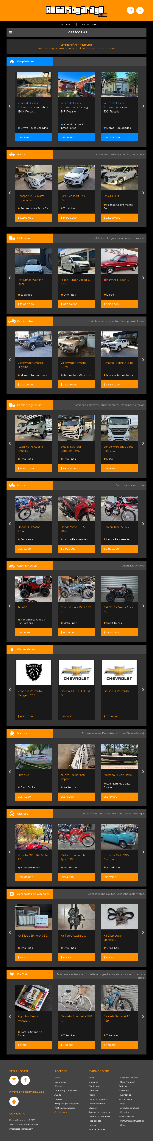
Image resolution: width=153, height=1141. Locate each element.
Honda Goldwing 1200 (118, 855)
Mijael (67, 458)
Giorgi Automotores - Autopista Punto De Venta (118, 291)
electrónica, (76, 974)
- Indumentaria (126, 1116)
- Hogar (122, 1103)
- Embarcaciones (97, 1129)
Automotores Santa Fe (34, 374)
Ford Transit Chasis (116, 280)
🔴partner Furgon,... (73, 280)
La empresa (60, 1082)
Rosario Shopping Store (116, 1033)
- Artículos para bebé (129, 1108)
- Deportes (124, 1112)
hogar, (103, 974)
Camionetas (94, 1086)
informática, (91, 974)
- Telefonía (124, 1090)
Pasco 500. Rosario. (74, 107)
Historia (58, 1099)
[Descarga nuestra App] (14, 1101)
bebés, (111, 974)
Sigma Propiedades (75, 127)
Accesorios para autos (99, 1112)
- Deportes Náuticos (128, 1077)
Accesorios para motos (130, 893)
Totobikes (26, 1035)
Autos (91, 1077)
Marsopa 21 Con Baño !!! (76, 775)
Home (57, 1077)
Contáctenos (60, 1112)
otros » (142, 977)
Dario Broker (114, 787)
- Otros (122, 1125)
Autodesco (27, 867)
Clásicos (92, 1108)
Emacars (111, 867)
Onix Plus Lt (68, 196)
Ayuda (57, 1095)
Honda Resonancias (32, 539)
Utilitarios (93, 1082)
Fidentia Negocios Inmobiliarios (30, 126)
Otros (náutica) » (136, 733)
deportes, (122, 974)
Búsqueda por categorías (66, 1103)
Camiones (94, 1090)
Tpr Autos (26, 208)
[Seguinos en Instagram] (130, 10)
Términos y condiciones (66, 1090)
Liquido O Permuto (73, 691)
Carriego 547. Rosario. (32, 107)
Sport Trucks (71, 622)
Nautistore (26, 787)
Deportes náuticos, (114, 733)
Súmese (58, 1086)
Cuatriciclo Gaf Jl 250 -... (119, 607)
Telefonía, (63, 974)
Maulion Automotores (76, 374)
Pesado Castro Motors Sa (75, 206)
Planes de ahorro (97, 1103)
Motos (92, 1095)
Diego (67, 294)
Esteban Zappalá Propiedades (115, 126)
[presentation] (10, 106)
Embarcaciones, (92, 733)
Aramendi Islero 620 (116, 775)
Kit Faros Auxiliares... (30, 935)
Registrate (89, 24)
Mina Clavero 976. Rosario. (117, 107)
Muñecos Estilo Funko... (119, 1016)
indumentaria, (137, 974)
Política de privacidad (65, 1108)
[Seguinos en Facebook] (140, 10)
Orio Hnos (26, 294)
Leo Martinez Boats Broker (74, 785)
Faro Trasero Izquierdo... (119, 935)
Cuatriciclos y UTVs (98, 1099)
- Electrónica (125, 1095)
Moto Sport (113, 539)
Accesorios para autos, (102, 893)
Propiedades (95, 1121)
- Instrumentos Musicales (131, 1121)
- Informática (125, 1099)
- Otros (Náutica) (127, 1082)
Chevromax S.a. (115, 208)
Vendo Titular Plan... (116, 691)
